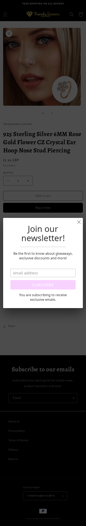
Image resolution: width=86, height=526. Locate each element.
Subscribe (43, 284)
